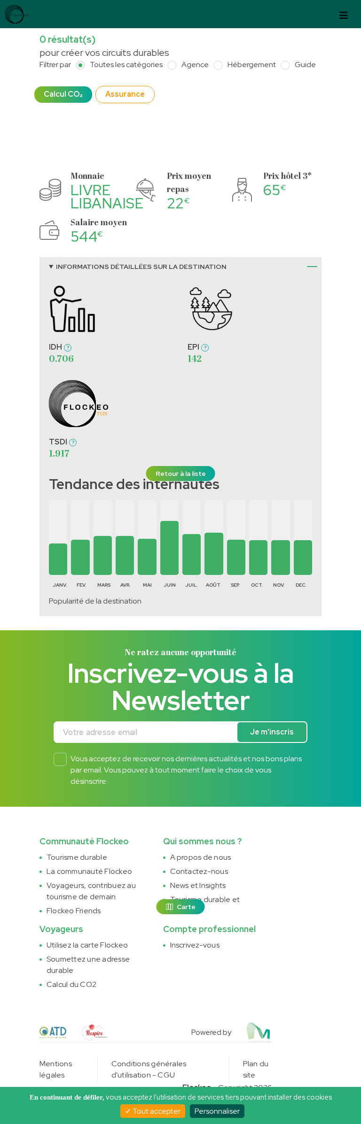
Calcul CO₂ (63, 94)
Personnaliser (217, 1111)
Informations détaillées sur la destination (141, 266)
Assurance (125, 94)
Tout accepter (155, 1111)
